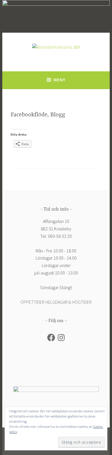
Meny (59, 80)
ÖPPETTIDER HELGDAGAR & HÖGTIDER (56, 302)
